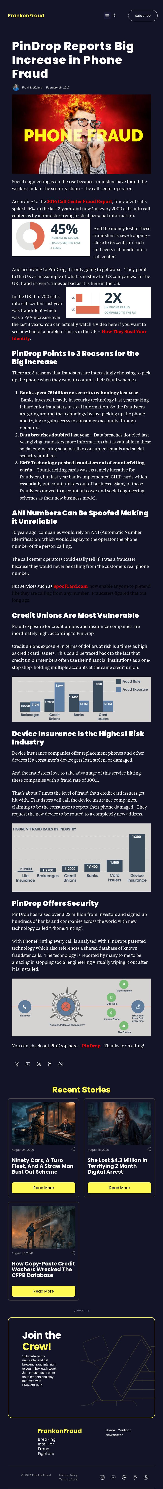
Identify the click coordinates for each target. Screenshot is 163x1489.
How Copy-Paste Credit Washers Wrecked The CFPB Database (43, 1269)
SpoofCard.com (70, 586)
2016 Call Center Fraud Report (79, 201)
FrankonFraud (26, 15)
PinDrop (91, 1046)
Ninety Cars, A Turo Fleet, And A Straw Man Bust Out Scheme (43, 1166)
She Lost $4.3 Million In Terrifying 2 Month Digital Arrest (117, 1166)
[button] (107, 15)
